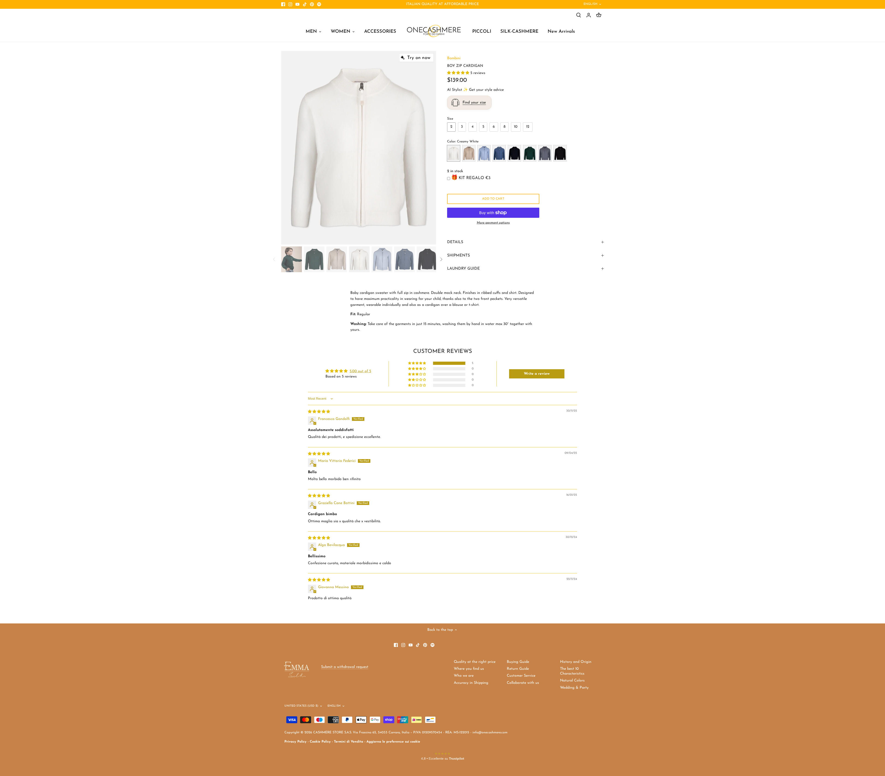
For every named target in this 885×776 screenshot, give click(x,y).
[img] (319, 412)
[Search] (578, 15)
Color (451, 141)
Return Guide (518, 669)
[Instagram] (290, 4)
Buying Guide (518, 662)
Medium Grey (544, 153)
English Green (529, 153)
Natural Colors (572, 680)
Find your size (474, 102)
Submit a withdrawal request (344, 667)
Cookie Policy (320, 742)
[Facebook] (283, 4)
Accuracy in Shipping (471, 683)
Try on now (418, 58)
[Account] (589, 15)
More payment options (493, 222)
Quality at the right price (475, 662)
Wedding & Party (574, 688)
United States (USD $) (301, 706)
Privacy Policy (295, 742)
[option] (358, 148)
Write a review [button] (537, 374)
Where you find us (469, 669)
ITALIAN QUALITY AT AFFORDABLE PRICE (442, 4)
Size (450, 119)
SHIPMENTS (458, 255)
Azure (484, 153)
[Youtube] (297, 4)
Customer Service (521, 676)
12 (527, 127)
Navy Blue (514, 153)
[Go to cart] (599, 15)
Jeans (499, 153)
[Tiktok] (305, 4)
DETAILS (455, 242)
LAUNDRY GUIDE (463, 269)
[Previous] (288, 147)
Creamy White (453, 153)
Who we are (464, 676)
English (590, 4)
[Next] (429, 147)
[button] (458, 73)
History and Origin (575, 662)
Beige (468, 153)
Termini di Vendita (348, 742)
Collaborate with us (523, 683)
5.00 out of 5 (360, 371)
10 (515, 127)
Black (560, 153)
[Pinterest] (312, 4)
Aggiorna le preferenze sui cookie (393, 742)
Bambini (453, 58)
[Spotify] (319, 4)
